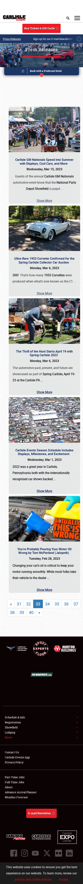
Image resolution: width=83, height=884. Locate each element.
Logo (14, 18)
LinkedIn (69, 853)
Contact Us (12, 752)
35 (57, 604)
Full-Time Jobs (14, 782)
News (8, 737)
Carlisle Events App (17, 757)
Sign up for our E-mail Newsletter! (53, 39)
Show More (44, 200)
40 (31, 612)
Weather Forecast (16, 797)
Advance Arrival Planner (21, 792)
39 (21, 612)
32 (28, 604)
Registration (13, 722)
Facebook (13, 853)
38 (12, 612)
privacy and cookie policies (33, 879)
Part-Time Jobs (15, 777)
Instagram (24, 853)
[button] (41, 72)
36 (66, 604)
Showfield (11, 727)
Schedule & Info (15, 717)
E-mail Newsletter (39, 813)
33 (38, 604)
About (9, 787)
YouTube (35, 853)
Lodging (10, 732)
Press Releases (12, 39)
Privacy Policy (14, 762)
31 (19, 604)
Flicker (58, 853)
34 (47, 604)
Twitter (46, 853)
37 (76, 604)
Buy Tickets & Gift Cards (39, 28)
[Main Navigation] (77, 18)
